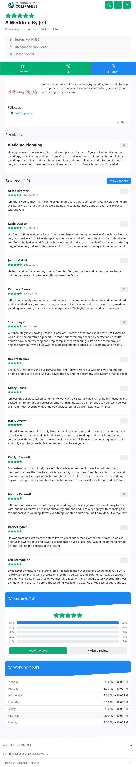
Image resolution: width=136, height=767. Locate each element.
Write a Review (118, 180)
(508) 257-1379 (24, 54)
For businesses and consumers (25, 754)
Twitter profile (24, 113)
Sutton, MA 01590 (26, 39)
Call (68, 72)
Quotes (113, 72)
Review (23, 72)
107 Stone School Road (30, 47)
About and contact (17, 745)
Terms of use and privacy (21, 762)
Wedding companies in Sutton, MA (31, 29)
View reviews (38, 651)
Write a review (98, 651)
